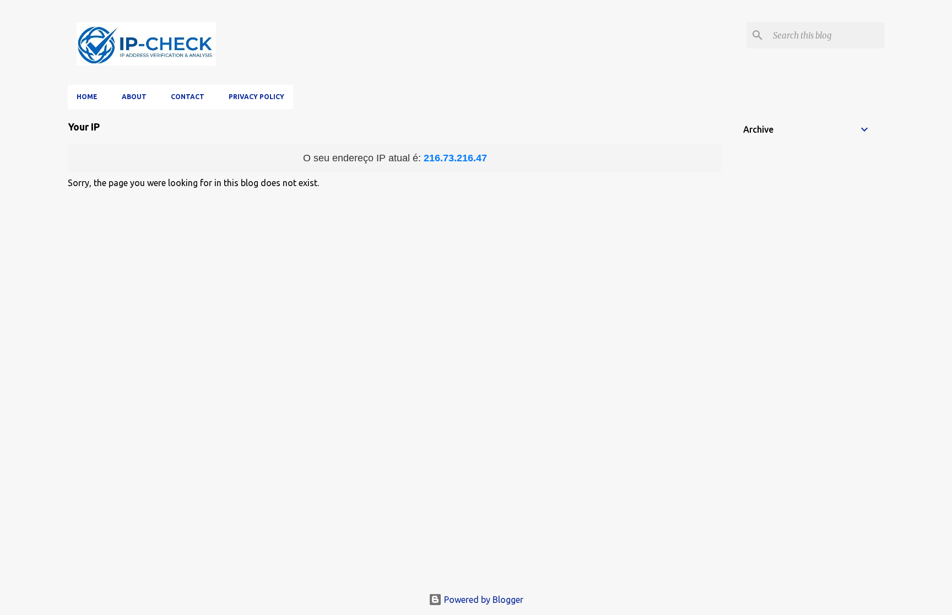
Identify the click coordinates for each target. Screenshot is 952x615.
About (134, 96)
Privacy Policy (256, 96)
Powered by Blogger (482, 600)
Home (87, 96)
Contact (187, 96)
